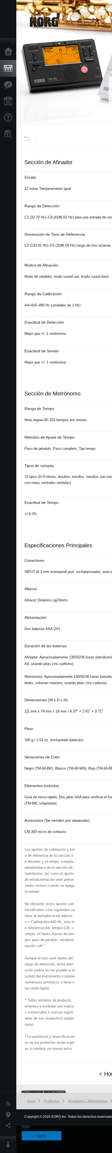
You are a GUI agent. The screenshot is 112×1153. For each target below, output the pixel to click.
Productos (9, 68)
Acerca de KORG (9, 1145)
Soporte (9, 118)
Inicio (9, 52)
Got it (41, 1136)
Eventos (9, 101)
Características (9, 85)
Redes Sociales (9, 1125)
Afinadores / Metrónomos (88, 1101)
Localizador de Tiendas (9, 136)
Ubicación (9, 1114)
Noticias (9, 1103)
